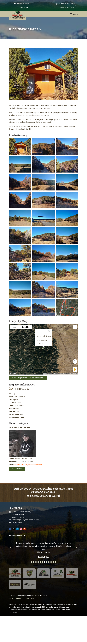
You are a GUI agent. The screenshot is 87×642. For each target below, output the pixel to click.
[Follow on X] (13, 529)
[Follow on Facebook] (10, 529)
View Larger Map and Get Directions (27, 377)
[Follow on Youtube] (24, 529)
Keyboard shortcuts (49, 373)
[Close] (49, 331)
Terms (76, 373)
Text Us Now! (23, 4)
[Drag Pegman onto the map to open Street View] (75, 369)
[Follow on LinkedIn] (17, 529)
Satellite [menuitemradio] (25, 327)
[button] (31, 568)
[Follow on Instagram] (21, 529)
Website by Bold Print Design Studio (22, 604)
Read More (17, 468)
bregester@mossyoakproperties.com (25, 520)
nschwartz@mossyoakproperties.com (28, 464)
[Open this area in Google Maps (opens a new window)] (13, 373)
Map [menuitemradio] (14, 327)
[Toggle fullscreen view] (75, 327)
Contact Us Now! (67, 4)
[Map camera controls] (75, 361)
